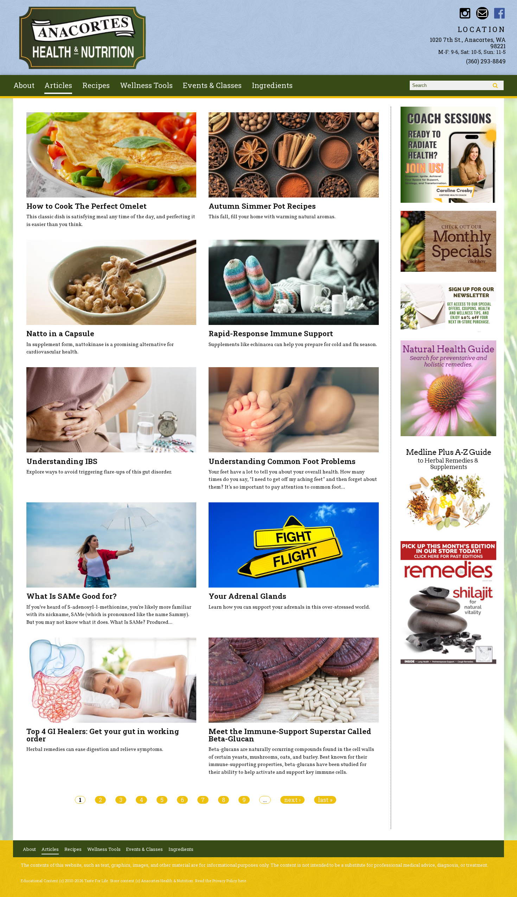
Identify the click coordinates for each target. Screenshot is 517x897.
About (23, 85)
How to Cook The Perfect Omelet (86, 206)
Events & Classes (212, 85)
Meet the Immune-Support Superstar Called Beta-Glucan (290, 735)
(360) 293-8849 (486, 61)
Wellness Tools (146, 85)
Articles (58, 85)
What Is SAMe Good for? (71, 596)
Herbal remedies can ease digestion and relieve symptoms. (94, 749)
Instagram (465, 13)
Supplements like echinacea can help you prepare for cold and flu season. (293, 344)
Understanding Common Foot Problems (282, 461)
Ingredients (272, 85)
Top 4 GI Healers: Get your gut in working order (102, 735)
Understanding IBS (61, 461)
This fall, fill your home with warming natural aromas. (272, 216)
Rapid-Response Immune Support (271, 333)
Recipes (96, 85)
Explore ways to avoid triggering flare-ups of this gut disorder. (99, 472)
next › (292, 799)
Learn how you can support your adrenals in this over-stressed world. (289, 607)
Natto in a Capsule (60, 333)
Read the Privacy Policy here (220, 880)
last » (325, 799)
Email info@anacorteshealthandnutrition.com (482, 13)
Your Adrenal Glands (247, 596)
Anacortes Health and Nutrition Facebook (499, 13)
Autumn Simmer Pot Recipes (262, 206)
